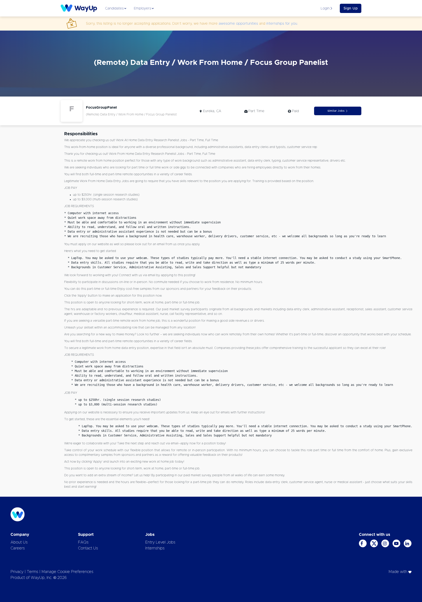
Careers (18, 548)
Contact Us (88, 548)
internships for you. (282, 23)
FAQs (83, 542)
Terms (32, 572)
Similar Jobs (335, 110)
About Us (19, 542)
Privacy (17, 572)
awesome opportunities (238, 23)
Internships (155, 548)
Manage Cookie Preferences (67, 572)
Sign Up (351, 8)
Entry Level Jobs (160, 542)
